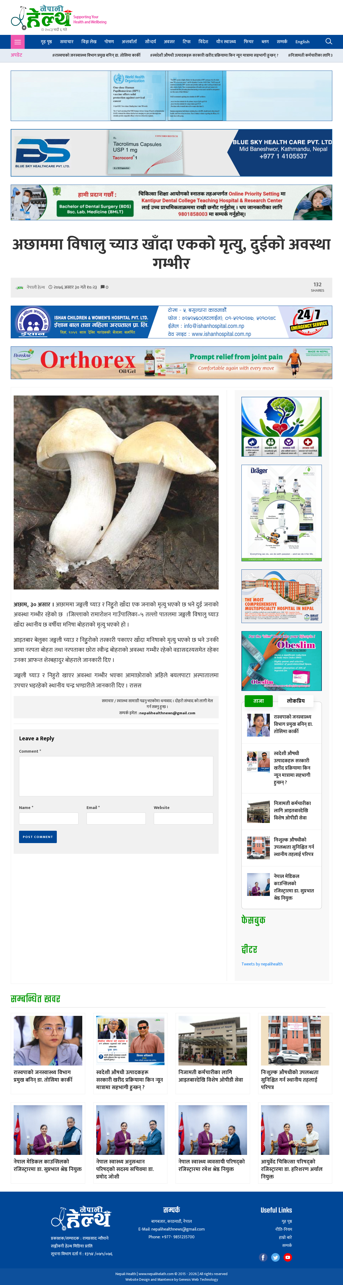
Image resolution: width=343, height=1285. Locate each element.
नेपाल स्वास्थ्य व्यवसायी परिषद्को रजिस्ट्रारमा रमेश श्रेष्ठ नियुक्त (211, 1165)
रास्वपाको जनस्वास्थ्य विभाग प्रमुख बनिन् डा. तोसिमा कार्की (293, 724)
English (303, 42)
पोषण (109, 42)
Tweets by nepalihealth (262, 964)
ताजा (258, 701)
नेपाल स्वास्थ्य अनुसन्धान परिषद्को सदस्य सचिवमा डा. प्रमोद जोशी (125, 1169)
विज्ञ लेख (88, 42)
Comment (30, 751)
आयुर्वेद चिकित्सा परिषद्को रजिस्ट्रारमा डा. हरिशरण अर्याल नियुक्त (292, 1169)
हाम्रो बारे (285, 1238)
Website (162, 807)
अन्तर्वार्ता (129, 42)
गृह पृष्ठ (46, 42)
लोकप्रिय (296, 701)
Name (26, 807)
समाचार (66, 42)
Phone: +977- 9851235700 (171, 1237)
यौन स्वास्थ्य (226, 42)
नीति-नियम (283, 1230)
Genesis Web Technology (198, 1279)
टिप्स (187, 42)
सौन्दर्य (150, 42)
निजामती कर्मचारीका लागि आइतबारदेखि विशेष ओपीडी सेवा (241, 55)
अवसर (169, 42)
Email (93, 807)
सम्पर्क (282, 42)
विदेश (203, 42)
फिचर (248, 42)
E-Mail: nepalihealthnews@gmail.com (171, 1229)
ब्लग (265, 42)
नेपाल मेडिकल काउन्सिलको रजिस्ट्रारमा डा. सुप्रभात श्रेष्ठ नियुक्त (294, 887)
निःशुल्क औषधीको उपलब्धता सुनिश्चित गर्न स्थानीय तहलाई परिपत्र (294, 847)
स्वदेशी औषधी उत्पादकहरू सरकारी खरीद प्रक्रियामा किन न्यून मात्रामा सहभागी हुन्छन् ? (122, 55)
